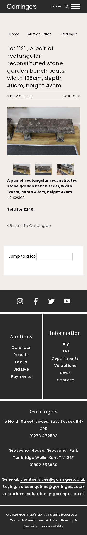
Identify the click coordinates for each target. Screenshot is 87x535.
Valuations (65, 365)
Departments (65, 358)
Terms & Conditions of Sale (33, 520)
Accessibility (53, 526)
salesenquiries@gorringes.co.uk (51, 486)
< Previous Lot (19, 95)
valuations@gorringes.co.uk (56, 494)
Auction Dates (39, 34)
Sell (65, 351)
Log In (56, 6)
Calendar (21, 347)
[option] (22, 168)
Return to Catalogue (30, 225)
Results (21, 355)
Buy (65, 344)
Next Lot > (71, 95)
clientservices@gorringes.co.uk (52, 479)
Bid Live (21, 369)
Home (14, 34)
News (65, 373)
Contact (65, 380)
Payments (21, 376)
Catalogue (69, 34)
